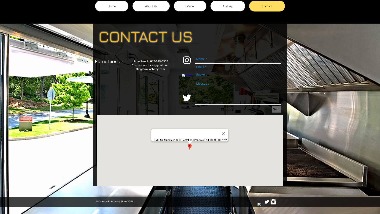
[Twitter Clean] (267, 201)
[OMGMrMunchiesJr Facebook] (187, 79)
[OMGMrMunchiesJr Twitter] (187, 98)
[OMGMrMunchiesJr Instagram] (187, 60)
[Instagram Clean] (273, 201)
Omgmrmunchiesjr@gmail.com (150, 65)
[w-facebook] (260, 205)
